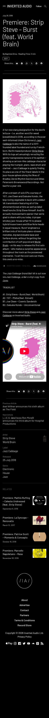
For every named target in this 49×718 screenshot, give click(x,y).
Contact (24, 610)
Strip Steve (38, 150)
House (6, 472)
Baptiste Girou (11, 54)
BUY (6, 58)
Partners (24, 615)
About (24, 599)
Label (5, 447)
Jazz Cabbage (10, 451)
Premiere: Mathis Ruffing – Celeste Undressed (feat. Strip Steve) (16, 501)
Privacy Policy (25, 636)
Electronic (8, 469)
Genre (5, 465)
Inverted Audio (19, 6)
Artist (5, 434)
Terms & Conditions (24, 620)
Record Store (24, 625)
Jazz (5, 476)
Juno (5, 280)
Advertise (24, 605)
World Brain (9, 442)
